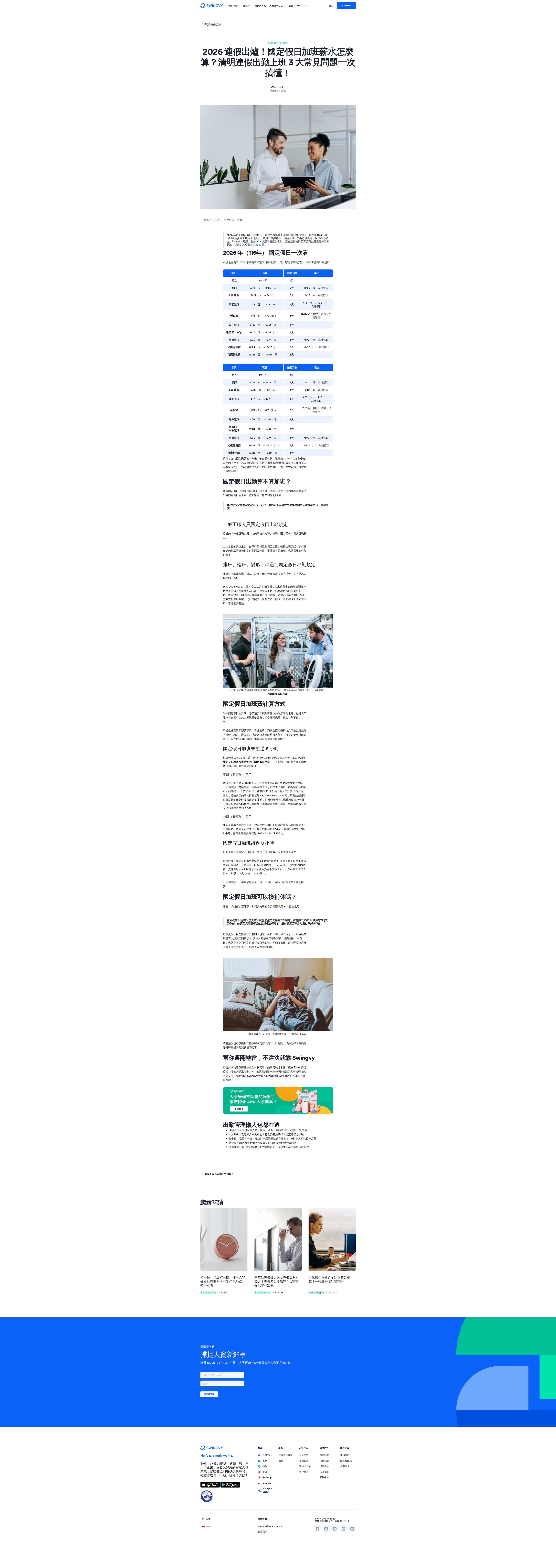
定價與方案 (260, 5)
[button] (234, 5)
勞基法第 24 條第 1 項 (261, 861)
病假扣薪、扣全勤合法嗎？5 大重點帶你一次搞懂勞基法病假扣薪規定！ (270, 1147)
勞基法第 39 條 (236, 757)
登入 (331, 5)
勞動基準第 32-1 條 (281, 906)
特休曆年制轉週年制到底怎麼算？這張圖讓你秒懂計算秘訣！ (264, 1142)
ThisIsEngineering (276, 693)
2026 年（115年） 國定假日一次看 (222, 219)
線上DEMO (346, 5)
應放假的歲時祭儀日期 (280, 462)
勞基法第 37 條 (256, 244)
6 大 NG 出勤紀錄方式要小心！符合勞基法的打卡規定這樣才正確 (266, 1134)
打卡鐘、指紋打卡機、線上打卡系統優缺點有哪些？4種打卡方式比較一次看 (272, 1138)
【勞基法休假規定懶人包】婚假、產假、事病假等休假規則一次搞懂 (268, 1130)
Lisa (302, 1034)
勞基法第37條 (262, 495)
